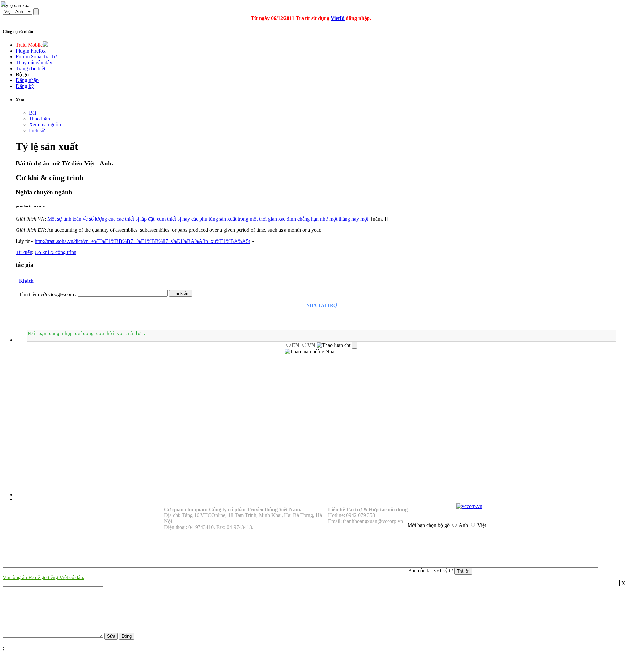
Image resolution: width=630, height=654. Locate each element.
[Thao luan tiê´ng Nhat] (310, 352)
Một (51, 219)
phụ (203, 219)
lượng (101, 219)
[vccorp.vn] (469, 506)
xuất (231, 219)
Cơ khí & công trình (55, 252)
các (120, 219)
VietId (338, 18)
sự (59, 219)
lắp (143, 219)
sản (222, 219)
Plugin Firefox (31, 51)
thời (263, 219)
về (85, 219)
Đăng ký (25, 86)
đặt (151, 219)
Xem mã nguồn (45, 124)
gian (272, 219)
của (112, 219)
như (324, 219)
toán (77, 219)
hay (186, 219)
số (91, 219)
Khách (26, 281)
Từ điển (24, 252)
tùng (213, 219)
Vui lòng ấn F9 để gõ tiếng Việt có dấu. (43, 577)
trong (243, 219)
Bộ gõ (22, 74)
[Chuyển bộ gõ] (4, 4)
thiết (129, 219)
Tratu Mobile (29, 45)
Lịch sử (37, 130)
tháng (344, 219)
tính (67, 219)
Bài (32, 113)
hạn (315, 219)
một (254, 219)
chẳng (303, 219)
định (291, 219)
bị (137, 219)
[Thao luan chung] (337, 345)
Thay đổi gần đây (34, 62)
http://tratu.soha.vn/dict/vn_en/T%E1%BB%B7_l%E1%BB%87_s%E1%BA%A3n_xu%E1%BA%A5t (142, 241)
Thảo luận (39, 118)
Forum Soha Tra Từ (36, 56)
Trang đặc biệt (30, 68)
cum (161, 219)
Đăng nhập (27, 80)
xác (281, 219)
